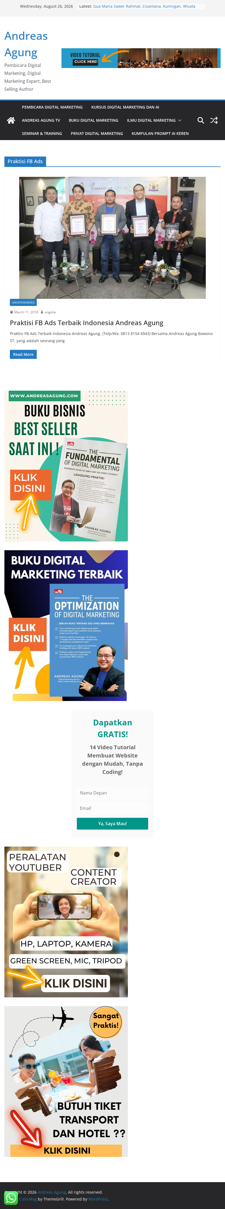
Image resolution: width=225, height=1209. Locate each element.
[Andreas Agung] (11, 120)
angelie (50, 312)
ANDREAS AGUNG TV (41, 120)
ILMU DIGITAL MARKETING (151, 120)
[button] (179, 120)
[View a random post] (214, 120)
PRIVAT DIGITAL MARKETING (97, 133)
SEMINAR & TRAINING (42, 133)
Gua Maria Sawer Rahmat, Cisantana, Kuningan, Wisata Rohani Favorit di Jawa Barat (144, 9)
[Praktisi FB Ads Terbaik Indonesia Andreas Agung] (112, 238)
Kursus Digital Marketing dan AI (125, 107)
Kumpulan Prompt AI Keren (160, 133)
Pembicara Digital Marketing (52, 107)
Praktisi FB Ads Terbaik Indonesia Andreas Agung (86, 322)
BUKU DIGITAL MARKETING (93, 120)
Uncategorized (23, 302)
